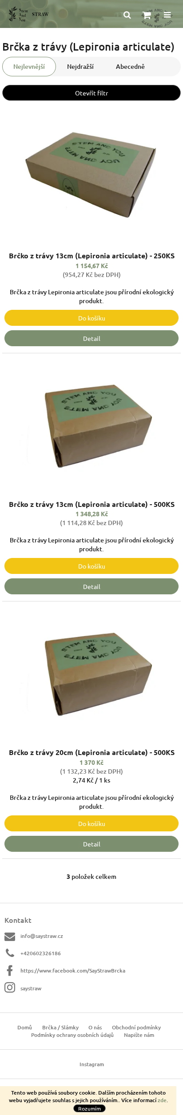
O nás (95, 1027)
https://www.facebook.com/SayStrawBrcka (72, 970)
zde (162, 1100)
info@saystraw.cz (41, 936)
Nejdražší (80, 66)
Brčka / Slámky (60, 1027)
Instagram (92, 1064)
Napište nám (139, 1035)
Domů (24, 1027)
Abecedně (130, 66)
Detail (91, 338)
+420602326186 (40, 953)
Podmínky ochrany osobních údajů (72, 1035)
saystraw (30, 988)
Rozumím (89, 1108)
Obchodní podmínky (136, 1027)
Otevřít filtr (91, 93)
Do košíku (91, 318)
